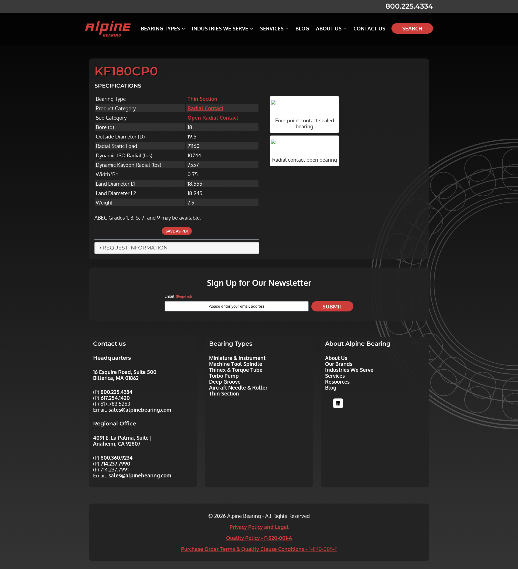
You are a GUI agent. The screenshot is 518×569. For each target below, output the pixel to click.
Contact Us (369, 28)
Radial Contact (205, 108)
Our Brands (338, 363)
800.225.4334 (409, 6)
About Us (336, 358)
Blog (302, 28)
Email (178, 296)
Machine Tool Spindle (235, 363)
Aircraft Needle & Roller (238, 387)
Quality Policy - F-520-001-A (259, 538)
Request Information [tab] (135, 248)
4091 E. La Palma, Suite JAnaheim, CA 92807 (122, 440)
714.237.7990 (115, 463)
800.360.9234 (117, 457)
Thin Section (202, 98)
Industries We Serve (349, 369)
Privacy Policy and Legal (259, 526)
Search (412, 28)
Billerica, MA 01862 (116, 377)
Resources (337, 381)
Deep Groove (225, 381)
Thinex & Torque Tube (236, 369)
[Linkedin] (338, 403)
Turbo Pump (224, 375)
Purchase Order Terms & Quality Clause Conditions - (259, 549)
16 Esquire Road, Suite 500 (124, 372)
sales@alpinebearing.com (139, 409)
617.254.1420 (115, 397)
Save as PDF (177, 231)
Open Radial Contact (213, 117)
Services (335, 375)
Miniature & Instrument (237, 358)
